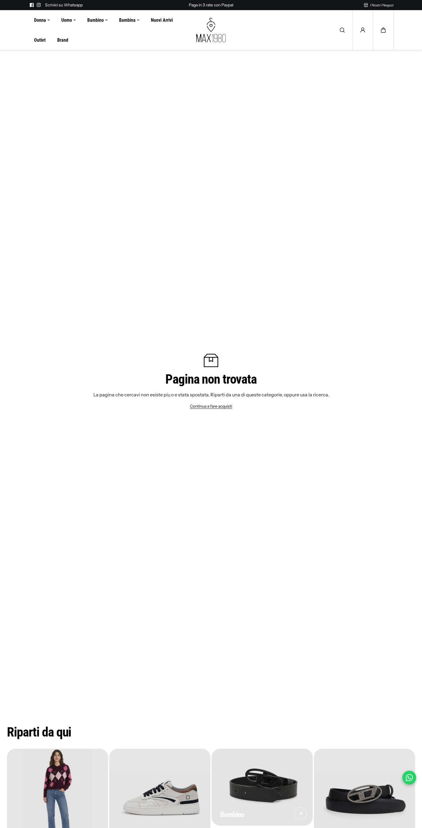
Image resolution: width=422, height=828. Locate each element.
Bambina (127, 20)
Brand (62, 40)
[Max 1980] (211, 30)
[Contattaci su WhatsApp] (409, 778)
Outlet (40, 40)
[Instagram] (38, 4)
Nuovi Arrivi (162, 20)
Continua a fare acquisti (211, 406)
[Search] (342, 30)
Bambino (95, 20)
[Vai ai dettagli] (300, 813)
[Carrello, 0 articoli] (383, 30)
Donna (40, 20)
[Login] (363, 30)
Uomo (66, 20)
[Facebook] (31, 4)
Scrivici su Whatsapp (64, 5)
